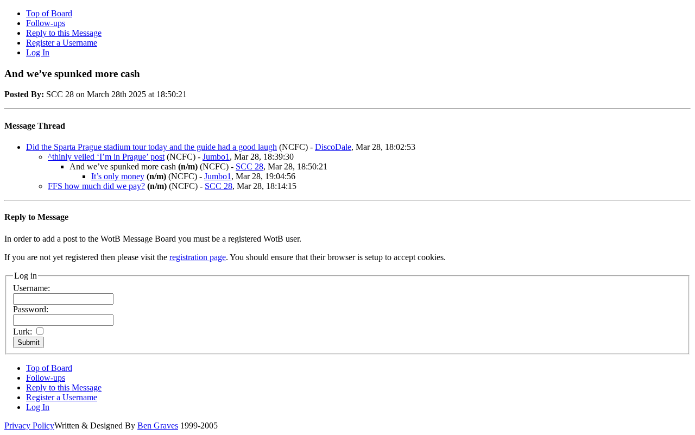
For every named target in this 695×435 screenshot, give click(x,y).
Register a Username (61, 42)
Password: (30, 309)
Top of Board (49, 13)
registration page (197, 257)
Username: (31, 288)
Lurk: (22, 331)
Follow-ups (45, 23)
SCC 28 (249, 166)
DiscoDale (333, 147)
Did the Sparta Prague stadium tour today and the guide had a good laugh (151, 147)
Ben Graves (157, 425)
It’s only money (117, 176)
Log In (37, 52)
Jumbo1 (216, 156)
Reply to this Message (64, 32)
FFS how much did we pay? (96, 186)
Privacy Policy (29, 425)
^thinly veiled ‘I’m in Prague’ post (106, 156)
